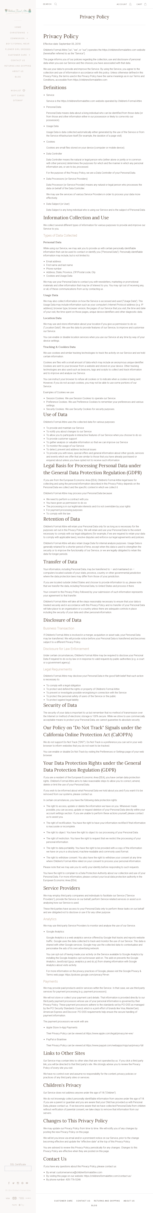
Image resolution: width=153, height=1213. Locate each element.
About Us (17, 71)
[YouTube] (27, 1183)
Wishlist (16, 91)
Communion (17, 38)
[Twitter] (13, 1183)
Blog (18, 77)
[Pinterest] (22, 1183)
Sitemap (18, 100)
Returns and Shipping (17, 66)
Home (18, 27)
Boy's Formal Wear (18, 44)
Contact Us (18, 60)
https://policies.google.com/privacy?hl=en (87, 974)
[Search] (55, 4)
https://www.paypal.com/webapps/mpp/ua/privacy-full (114, 1045)
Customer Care (17, 55)
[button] (17, 1176)
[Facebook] (9, 1183)
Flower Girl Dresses (17, 49)
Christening (17, 33)
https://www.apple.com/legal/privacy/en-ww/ (109, 1033)
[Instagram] (18, 1183)
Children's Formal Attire (21, 1190)
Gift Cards (18, 96)
